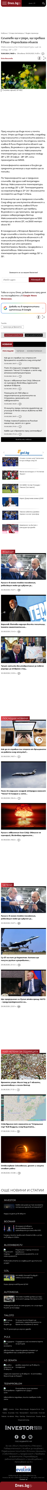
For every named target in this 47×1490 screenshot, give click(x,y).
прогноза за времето (12, 327)
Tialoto (9, 1315)
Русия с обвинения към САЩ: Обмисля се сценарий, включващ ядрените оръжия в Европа (22, 383)
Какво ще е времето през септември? (23, 431)
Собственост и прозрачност (18, 1454)
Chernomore (30, 1416)
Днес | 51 (32, 3)
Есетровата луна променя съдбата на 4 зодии (27, 1389)
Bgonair (9, 1221)
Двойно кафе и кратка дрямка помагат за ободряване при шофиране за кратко (21, 1351)
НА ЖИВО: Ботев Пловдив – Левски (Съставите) (30, 486)
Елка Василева (7, 58)
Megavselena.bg (23, 1420)
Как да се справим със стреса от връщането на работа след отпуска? (22, 359)
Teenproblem (13, 1383)
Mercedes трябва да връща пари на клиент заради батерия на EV (29, 1298)
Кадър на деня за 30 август (15, 1214)
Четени (20, 351)
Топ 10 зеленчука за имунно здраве (17, 1329)
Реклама (36, 1446)
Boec (43, 1416)
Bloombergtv (13, 1245)
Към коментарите (34, 335)
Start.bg (22, 1416)
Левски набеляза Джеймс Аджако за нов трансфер (29, 513)
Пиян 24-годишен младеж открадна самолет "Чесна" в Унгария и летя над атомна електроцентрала (22, 370)
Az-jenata (10, 1360)
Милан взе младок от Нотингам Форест (32, 473)
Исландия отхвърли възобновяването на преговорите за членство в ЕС (28, 1228)
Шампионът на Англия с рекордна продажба (28, 526)
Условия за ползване (32, 1448)
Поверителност (12, 1448)
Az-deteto (10, 1416)
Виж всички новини (23, 439)
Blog (17, 1416)
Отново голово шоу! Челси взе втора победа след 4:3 (32, 459)
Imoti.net (42, 1413)
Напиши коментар (13, 335)
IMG (5, 1409)
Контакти (25, 1446)
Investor (10, 1200)
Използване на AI (23, 1462)
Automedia (11, 1292)
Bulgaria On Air (35, 1409)
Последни (8, 351)
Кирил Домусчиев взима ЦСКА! (31, 498)
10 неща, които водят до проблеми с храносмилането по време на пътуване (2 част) (28, 1322)
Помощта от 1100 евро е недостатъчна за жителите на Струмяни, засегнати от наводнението (20, 397)
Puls (7, 1336)
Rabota (4, 1416)
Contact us (23, 1479)
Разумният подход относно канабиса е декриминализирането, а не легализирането (21, 1253)
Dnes (17, 1409)
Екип (15, 1446)
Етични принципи (36, 1451)
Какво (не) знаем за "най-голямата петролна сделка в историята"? (29, 1206)
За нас (9, 1446)
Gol (6, 1270)
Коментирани (34, 351)
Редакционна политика (13, 1451)
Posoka (38, 1416)
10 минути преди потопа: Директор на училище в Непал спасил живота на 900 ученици (23, 410)
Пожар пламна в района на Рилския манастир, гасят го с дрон (21, 422)
